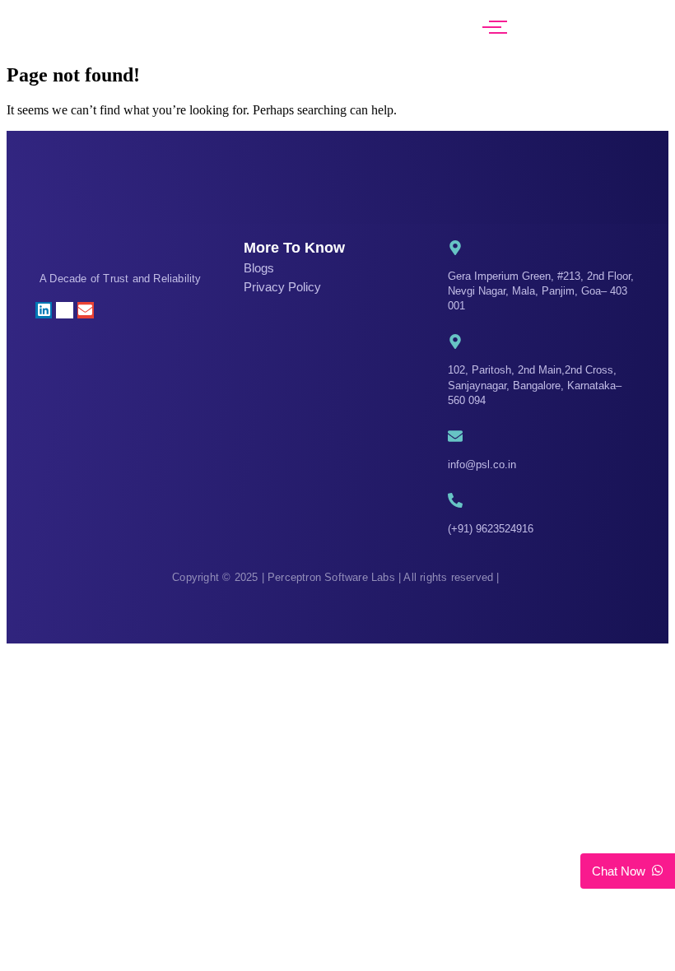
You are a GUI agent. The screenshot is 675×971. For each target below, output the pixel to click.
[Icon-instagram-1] (64, 310)
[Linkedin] (43, 310)
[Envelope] (85, 310)
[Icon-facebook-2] (106, 310)
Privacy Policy (282, 287)
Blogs (259, 268)
